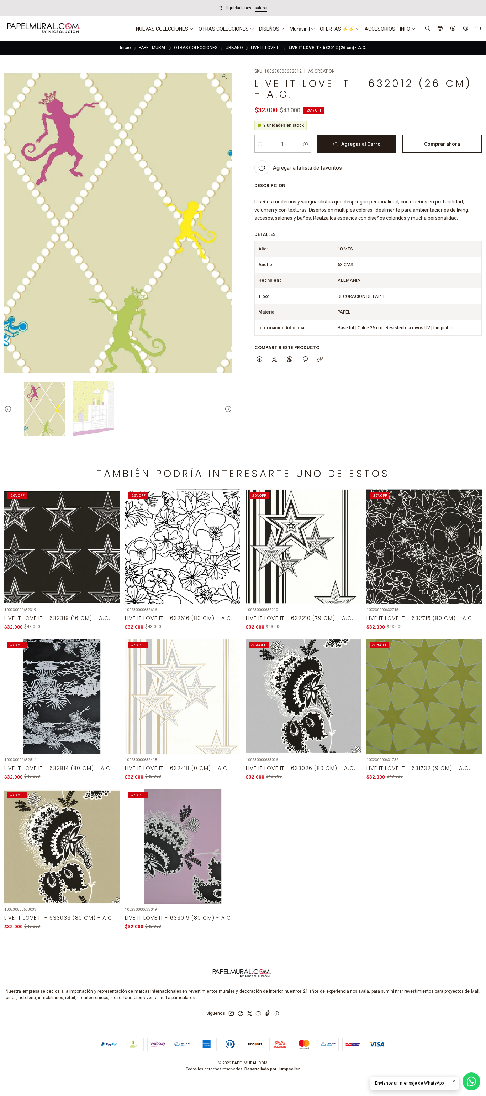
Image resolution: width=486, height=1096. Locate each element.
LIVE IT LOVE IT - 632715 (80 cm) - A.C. (420, 618)
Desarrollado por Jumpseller (272, 1069)
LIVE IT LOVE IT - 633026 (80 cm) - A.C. (300, 768)
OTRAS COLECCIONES (195, 48)
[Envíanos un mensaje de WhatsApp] (471, 1081)
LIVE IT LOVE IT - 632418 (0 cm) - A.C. (177, 768)
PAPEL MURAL (152, 48)
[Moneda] (452, 28)
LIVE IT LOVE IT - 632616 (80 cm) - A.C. (179, 618)
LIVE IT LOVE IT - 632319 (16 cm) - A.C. (57, 618)
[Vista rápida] (110, 554)
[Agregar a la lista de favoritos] (110, 539)
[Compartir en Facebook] (259, 359)
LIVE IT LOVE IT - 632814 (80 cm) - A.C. (58, 768)
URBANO (234, 48)
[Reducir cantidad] (260, 143)
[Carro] (478, 29)
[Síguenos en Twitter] (250, 1013)
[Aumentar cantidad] (305, 143)
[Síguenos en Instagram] (231, 1013)
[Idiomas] (440, 28)
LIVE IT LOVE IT (265, 48)
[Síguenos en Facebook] (240, 1013)
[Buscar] (427, 28)
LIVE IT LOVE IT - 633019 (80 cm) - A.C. (179, 917)
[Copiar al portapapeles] (320, 359)
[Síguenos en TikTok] (267, 1013)
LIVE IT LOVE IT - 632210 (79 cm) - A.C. (299, 618)
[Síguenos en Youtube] (258, 1013)
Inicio (125, 48)
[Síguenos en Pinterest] (277, 1013)
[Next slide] (226, 408)
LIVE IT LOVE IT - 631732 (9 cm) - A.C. (418, 768)
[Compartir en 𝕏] (274, 359)
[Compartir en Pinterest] (305, 359)
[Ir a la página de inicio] (43, 29)
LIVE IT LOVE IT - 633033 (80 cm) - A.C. (59, 917)
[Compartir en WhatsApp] (290, 359)
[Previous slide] (9, 408)
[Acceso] (465, 28)
